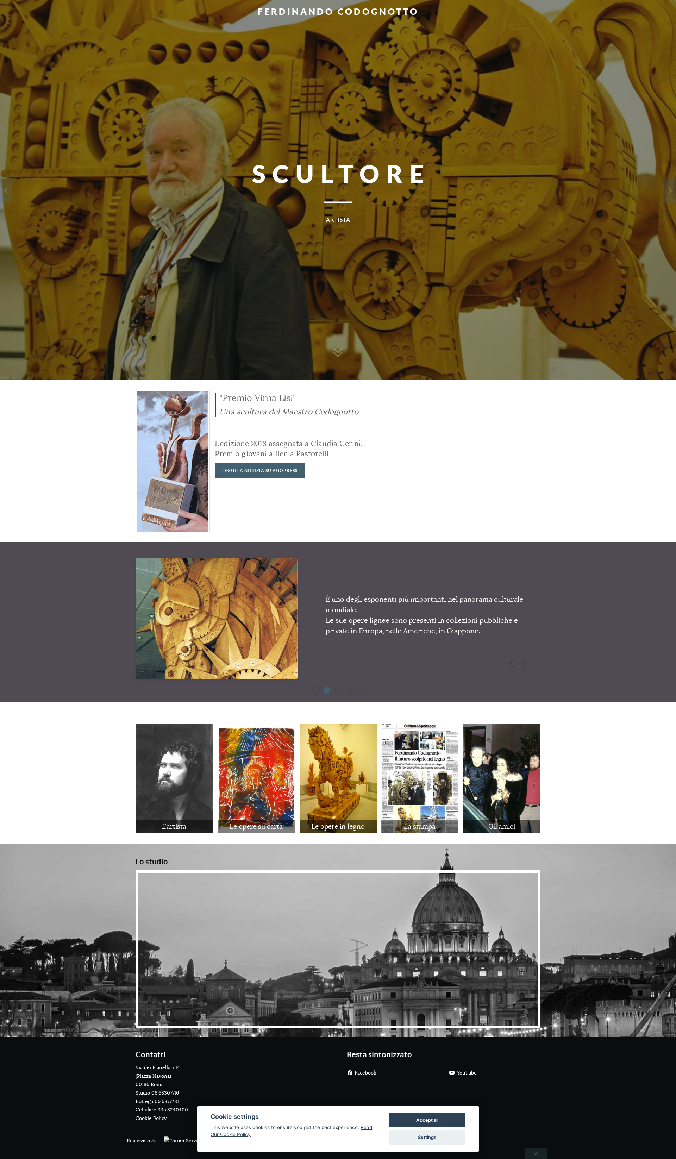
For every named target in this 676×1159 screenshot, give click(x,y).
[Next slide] (524, 663)
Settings (427, 1137)
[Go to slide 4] (360, 690)
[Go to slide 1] (326, 690)
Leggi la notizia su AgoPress (260, 470)
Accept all (427, 1120)
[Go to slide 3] (349, 690)
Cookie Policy (151, 1118)
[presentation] (6, 190)
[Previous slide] (512, 663)
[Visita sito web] (180, 1141)
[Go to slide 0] (315, 690)
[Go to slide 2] (338, 690)
